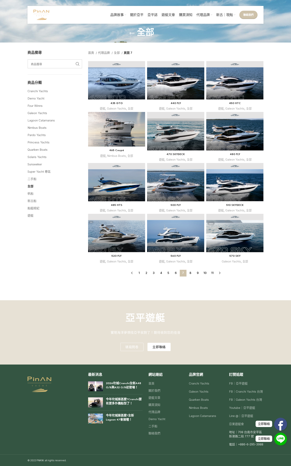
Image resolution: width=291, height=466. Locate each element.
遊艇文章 (154, 398)
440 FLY (176, 103)
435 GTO (116, 103)
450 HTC (235, 103)
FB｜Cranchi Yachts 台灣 (246, 391)
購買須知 (154, 405)
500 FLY (176, 205)
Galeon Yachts (37, 113)
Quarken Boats (38, 150)
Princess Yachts (38, 142)
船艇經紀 (33, 208)
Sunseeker (35, 164)
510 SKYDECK (235, 205)
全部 (30, 186)
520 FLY (116, 256)
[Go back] (132, 33)
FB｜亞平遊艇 (238, 383)
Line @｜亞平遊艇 (241, 416)
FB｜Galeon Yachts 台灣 (245, 400)
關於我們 (154, 390)
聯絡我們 (248, 14)
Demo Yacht (36, 98)
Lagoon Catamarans (41, 120)
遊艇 (30, 215)
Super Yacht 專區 (39, 171)
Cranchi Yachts (38, 91)
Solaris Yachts (37, 157)
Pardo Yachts (37, 135)
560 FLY (176, 256)
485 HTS (116, 205)
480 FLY (235, 154)
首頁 (91, 53)
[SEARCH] (77, 63)
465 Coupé (116, 150)
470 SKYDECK (175, 154)
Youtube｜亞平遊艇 (242, 408)
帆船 (30, 193)
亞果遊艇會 (236, 424)
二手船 (32, 179)
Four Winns (35, 106)
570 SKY (235, 256)
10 (205, 273)
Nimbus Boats (37, 128)
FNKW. (40, 460)
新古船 (32, 201)
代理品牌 (104, 53)
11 (212, 273)
